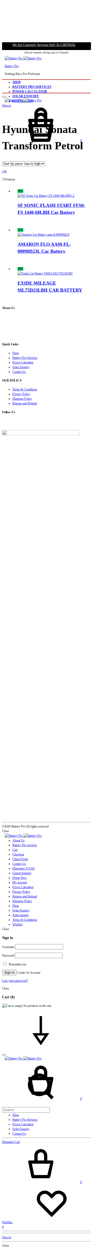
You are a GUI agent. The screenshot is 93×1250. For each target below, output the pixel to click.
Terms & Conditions (24, 389)
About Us (18, 840)
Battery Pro (12, 66)
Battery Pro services (24, 845)
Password (8, 955)
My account (19, 882)
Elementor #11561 (23, 868)
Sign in (9, 972)
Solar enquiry (20, 915)
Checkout (18, 854)
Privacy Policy (21, 394)
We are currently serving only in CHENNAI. (44, 45)
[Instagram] (5, 423)
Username (8, 947)
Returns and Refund (24, 403)
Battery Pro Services (31, 87)
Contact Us (19, 372)
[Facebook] (3, 423)
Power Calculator (29, 91)
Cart (15, 850)
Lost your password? (15, 980)
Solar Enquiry (25, 96)
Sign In (6, 1237)
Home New (19, 878)
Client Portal (20, 859)
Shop (16, 82)
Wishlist (17, 924)
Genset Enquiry (22, 873)
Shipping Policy (22, 399)
